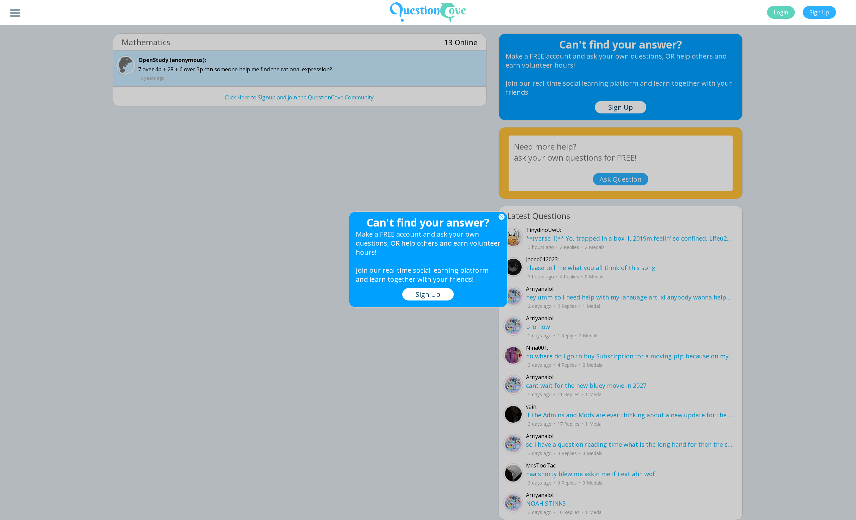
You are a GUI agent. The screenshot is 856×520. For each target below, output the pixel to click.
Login (781, 12)
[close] (501, 216)
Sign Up (819, 12)
